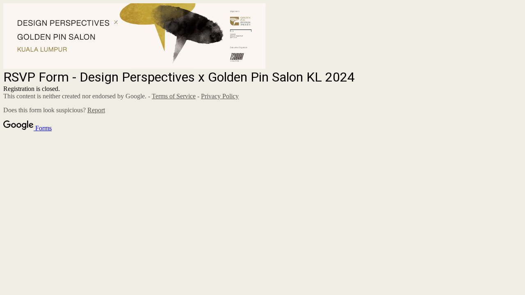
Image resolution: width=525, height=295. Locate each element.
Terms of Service (174, 96)
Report (96, 110)
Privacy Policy (220, 96)
